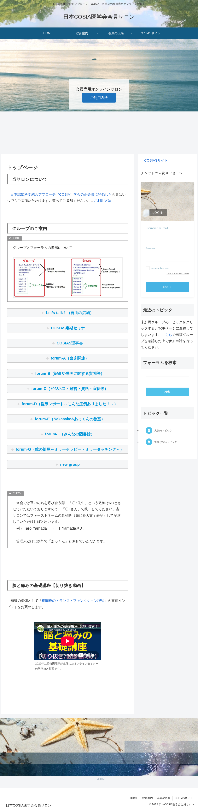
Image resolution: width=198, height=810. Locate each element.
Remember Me (160, 268)
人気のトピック (163, 430)
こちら (167, 335)
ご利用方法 (99, 98)
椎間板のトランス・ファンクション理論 (73, 601)
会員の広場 (164, 798)
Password (151, 248)
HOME (134, 798)
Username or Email (157, 228)
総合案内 (147, 798)
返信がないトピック (165, 442)
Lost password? (178, 273)
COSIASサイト (184, 798)
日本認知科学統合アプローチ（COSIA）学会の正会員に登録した (61, 194)
